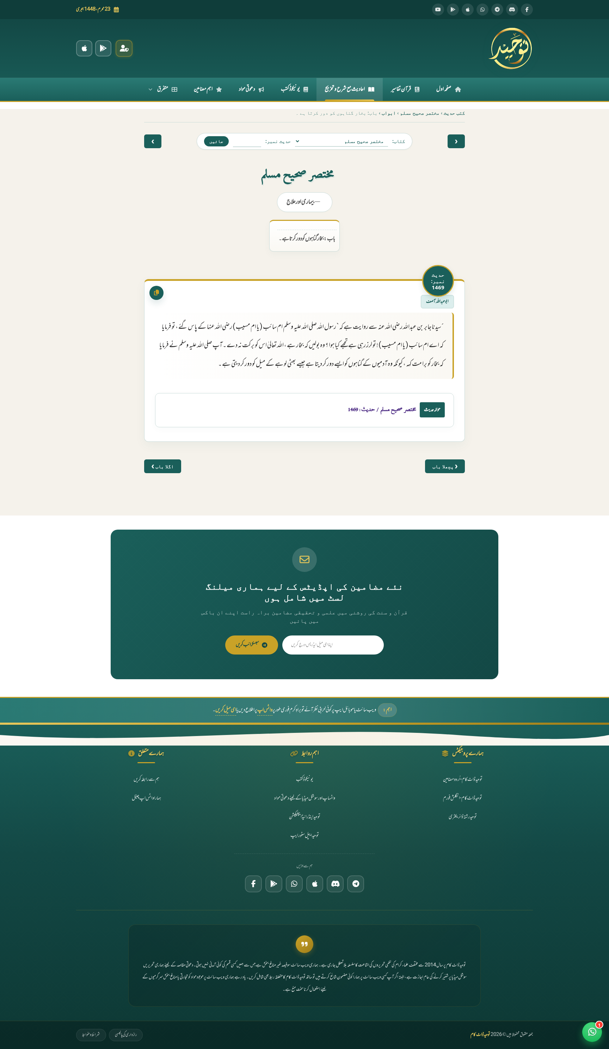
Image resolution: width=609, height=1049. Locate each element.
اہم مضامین (203, 89)
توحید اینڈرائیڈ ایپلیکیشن (304, 817)
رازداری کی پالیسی (126, 1035)
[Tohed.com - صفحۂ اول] (510, 48)
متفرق (162, 89)
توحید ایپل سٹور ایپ (304, 835)
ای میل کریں (225, 710)
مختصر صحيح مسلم (419, 112)
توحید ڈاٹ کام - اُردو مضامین (462, 779)
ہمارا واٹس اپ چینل (146, 798)
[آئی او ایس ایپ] (84, 48)
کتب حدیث (454, 112)
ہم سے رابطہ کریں (146, 779)
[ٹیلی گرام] (497, 10)
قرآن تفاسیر (401, 89)
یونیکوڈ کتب (290, 89)
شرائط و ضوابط (91, 1035)
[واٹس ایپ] (482, 10)
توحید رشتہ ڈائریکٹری (463, 817)
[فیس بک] (527, 10)
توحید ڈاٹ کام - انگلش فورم (462, 798)
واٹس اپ (264, 710)
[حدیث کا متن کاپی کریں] (156, 293)
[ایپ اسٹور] (468, 10)
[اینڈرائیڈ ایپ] (103, 48)
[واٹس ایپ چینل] (294, 883)
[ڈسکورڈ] (512, 10)
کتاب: (398, 141)
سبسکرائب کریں (247, 645)
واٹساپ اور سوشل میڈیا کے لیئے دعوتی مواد (304, 798)
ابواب (389, 112)
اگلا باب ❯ (163, 466)
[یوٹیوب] (438, 10)
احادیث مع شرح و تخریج (345, 89)
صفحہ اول (443, 89)
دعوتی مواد (247, 89)
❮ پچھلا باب (444, 466)
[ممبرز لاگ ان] (124, 48)
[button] (592, 1032)
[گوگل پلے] (273, 883)
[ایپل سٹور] (314, 883)
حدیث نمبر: (278, 141)
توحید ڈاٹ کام (480, 1034)
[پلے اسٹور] (453, 10)
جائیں (216, 141)
